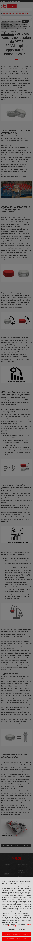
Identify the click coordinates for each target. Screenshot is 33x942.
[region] (16, 909)
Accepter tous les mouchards (16, 939)
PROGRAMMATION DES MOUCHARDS (16, 929)
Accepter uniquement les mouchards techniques (16, 934)
